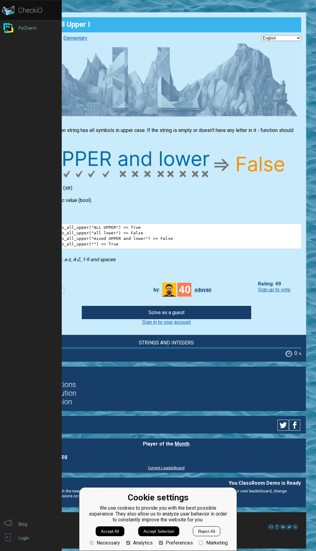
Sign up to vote (274, 290)
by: (156, 290)
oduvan (202, 290)
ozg (62, 456)
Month (182, 444)
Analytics (143, 543)
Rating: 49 (269, 284)
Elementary (75, 38)
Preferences (179, 543)
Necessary (108, 543)
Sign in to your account (166, 322)
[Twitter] (283, 425)
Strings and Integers (166, 343)
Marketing (216, 543)
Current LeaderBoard (166, 468)
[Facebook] (295, 425)
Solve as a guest (166, 312)
